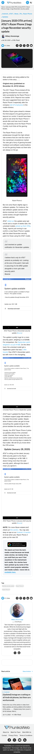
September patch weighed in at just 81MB (16, 343)
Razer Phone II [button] (6, 589)
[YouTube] (19, 740)
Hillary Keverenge (12, 36)
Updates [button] (5, 17)
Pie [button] (21, 14)
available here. (10, 572)
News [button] (16, 14)
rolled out (10, 221)
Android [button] (5, 14)
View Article (27, 671)
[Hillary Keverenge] (17, 610)
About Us (6, 732)
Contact (4, 735)
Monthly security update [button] (8, 586)
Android (6, 692)
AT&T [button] (11, 14)
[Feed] (24, 740)
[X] (14, 740)
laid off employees (16, 105)
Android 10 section (23, 532)
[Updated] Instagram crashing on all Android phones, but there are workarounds (17, 697)
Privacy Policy (13, 735)
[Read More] (17, 684)
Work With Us (26, 732)
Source (7, 274)
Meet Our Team (15, 732)
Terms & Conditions (26, 735)
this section (14, 530)
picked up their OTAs (23, 226)
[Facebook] (9, 740)
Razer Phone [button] (27, 14)
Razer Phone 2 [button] (19, 586)
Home (3, 7)
